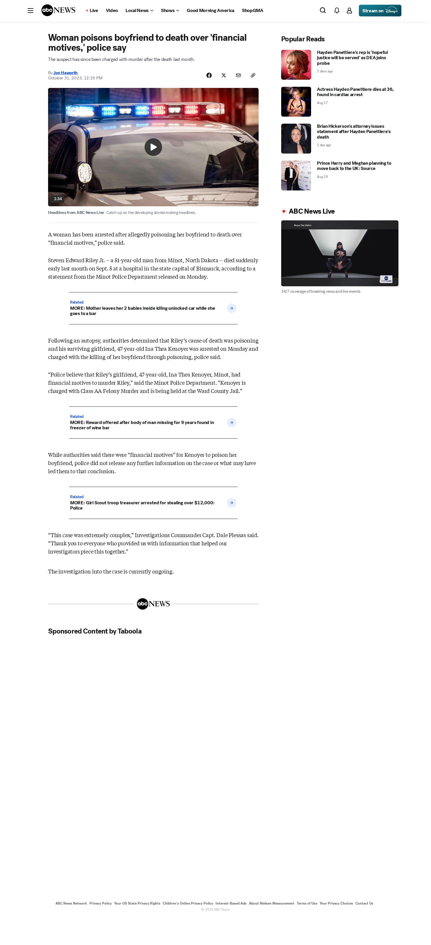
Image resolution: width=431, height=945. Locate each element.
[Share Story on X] (223, 75)
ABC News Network (71, 903)
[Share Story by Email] (238, 75)
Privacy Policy (100, 903)
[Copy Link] (253, 75)
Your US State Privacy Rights (137, 903)
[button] (30, 10)
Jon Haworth (65, 73)
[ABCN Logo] (58, 10)
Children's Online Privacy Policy (188, 903)
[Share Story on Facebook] (209, 75)
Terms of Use (307, 903)
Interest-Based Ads (231, 903)
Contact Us (364, 903)
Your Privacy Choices (336, 903)
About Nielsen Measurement (271, 903)
